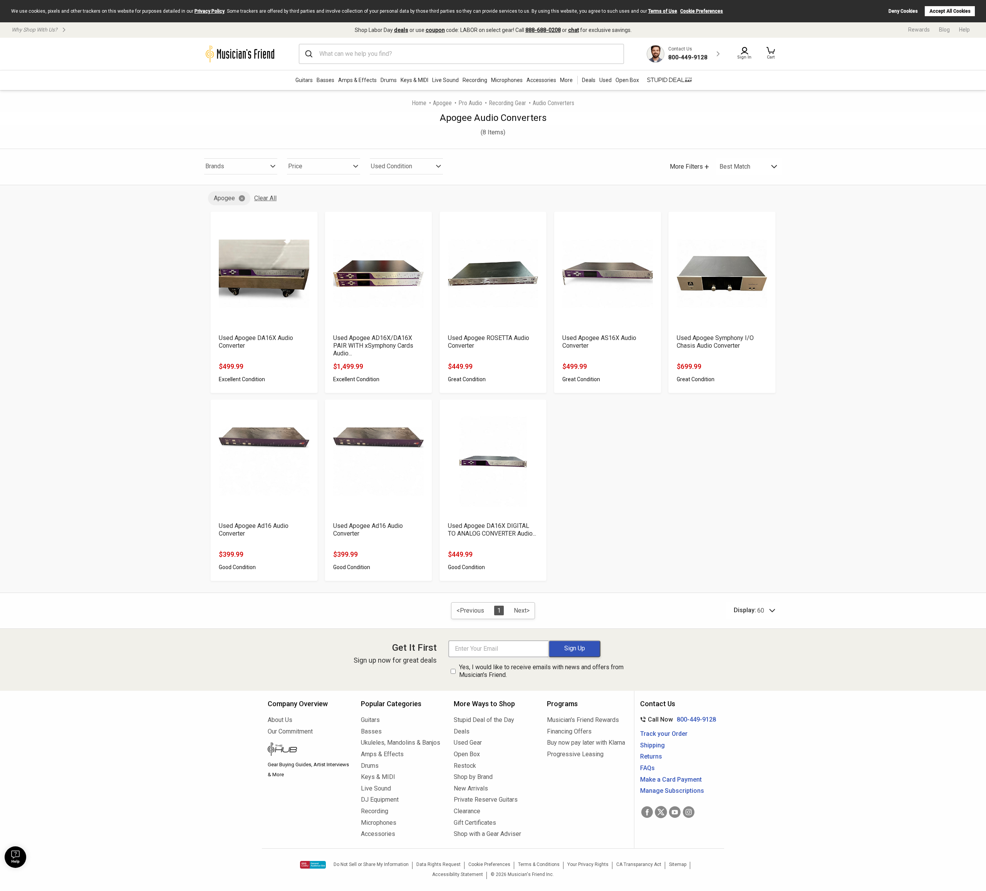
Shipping (652, 745)
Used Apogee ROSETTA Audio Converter (488, 341)
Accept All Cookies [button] (950, 11)
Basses (325, 80)
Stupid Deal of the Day (484, 720)
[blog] (308, 750)
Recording (475, 80)
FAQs (647, 768)
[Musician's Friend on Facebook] (647, 812)
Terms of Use (662, 11)
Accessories (541, 80)
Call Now (676, 719)
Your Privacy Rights (588, 864)
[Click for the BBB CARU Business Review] (313, 865)
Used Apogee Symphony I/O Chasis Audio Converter (715, 341)
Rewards (919, 30)
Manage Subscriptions (672, 790)
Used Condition (391, 166)
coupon (435, 30)
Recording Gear (507, 103)
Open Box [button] (627, 80)
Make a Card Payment (671, 779)
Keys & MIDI (414, 80)
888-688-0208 (543, 30)
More (566, 80)
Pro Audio (470, 103)
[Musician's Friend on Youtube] (675, 812)
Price (295, 166)
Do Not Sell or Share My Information (371, 864)
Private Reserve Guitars (486, 799)
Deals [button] (588, 80)
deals (401, 30)
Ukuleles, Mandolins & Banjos (400, 742)
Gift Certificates (475, 822)
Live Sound (445, 80)
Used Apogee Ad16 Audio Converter (253, 529)
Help (964, 30)
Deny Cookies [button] (903, 11)
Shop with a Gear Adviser (487, 833)
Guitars (304, 80)
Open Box (467, 754)
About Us (280, 720)
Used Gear (468, 742)
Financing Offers (569, 731)
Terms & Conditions (539, 864)
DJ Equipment (380, 799)
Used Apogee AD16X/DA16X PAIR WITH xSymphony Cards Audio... (373, 345)
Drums (389, 80)
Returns (651, 756)
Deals (462, 731)
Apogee (442, 103)
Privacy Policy (210, 11)
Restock (465, 765)
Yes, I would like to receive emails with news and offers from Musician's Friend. (541, 671)
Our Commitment (290, 731)
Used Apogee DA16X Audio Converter (256, 341)
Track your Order (664, 733)
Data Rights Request (438, 864)
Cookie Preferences (701, 11)
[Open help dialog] (15, 857)
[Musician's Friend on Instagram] (689, 812)
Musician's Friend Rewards (583, 720)
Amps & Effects (357, 80)
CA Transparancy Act (638, 864)
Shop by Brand (473, 776)
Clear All (265, 198)
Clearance (467, 811)
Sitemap (677, 864)
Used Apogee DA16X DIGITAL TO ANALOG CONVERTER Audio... (492, 529)
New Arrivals (471, 788)
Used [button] (605, 80)
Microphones (507, 80)
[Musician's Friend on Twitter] (661, 812)
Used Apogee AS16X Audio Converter (599, 341)
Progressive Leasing (575, 754)
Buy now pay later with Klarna (586, 742)
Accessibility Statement (457, 874)
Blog (944, 30)
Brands (214, 166)
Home (419, 103)
